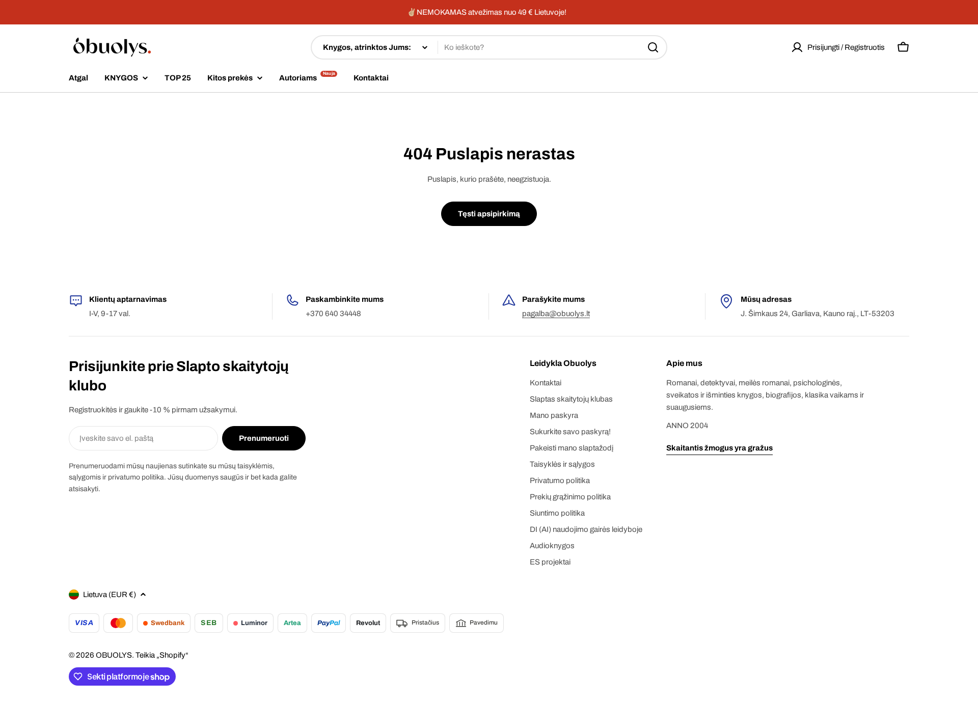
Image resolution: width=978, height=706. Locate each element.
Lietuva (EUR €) (109, 594)
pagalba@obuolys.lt (556, 313)
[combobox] (489, 47)
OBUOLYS (114, 655)
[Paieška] (653, 47)
